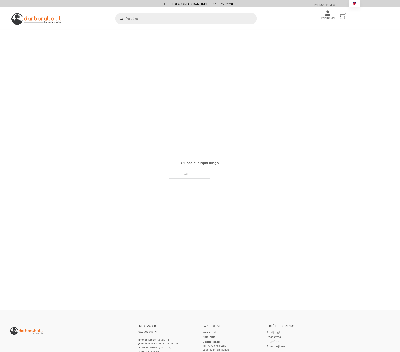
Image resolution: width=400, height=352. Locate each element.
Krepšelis (273, 341)
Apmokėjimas (276, 346)
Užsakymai (274, 337)
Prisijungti (274, 332)
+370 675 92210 (217, 345)
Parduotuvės (324, 5)
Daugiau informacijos (215, 349)
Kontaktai (209, 332)
